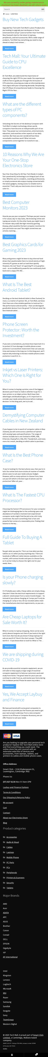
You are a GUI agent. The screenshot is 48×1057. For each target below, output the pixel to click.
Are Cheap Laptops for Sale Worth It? (22, 619)
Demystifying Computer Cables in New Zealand (23, 418)
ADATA (6, 912)
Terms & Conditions (12, 792)
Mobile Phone (12, 857)
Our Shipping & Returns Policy (16, 797)
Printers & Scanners (15, 877)
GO (43, 9)
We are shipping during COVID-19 (23, 657)
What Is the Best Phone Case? (23, 457)
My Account (12, 1054)
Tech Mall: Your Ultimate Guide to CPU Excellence (24, 61)
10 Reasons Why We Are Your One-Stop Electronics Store (23, 159)
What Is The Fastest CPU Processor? (24, 497)
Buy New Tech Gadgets (23, 19)
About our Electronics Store (15, 817)
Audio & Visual (12, 842)
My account (8, 802)
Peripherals (11, 872)
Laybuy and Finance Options (16, 787)
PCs (8, 867)
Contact (6, 812)
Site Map (5, 1048)
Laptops (10, 852)
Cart (5, 807)
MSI (4, 993)
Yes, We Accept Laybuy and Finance (22, 696)
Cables (9, 847)
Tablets (9, 887)
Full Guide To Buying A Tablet (22, 540)
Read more (9, 48)
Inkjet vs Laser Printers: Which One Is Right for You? (23, 375)
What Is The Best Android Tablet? (17, 287)
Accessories (11, 837)
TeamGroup (8, 1019)
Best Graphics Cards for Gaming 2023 (23, 247)
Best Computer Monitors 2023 (16, 205)
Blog (5, 822)
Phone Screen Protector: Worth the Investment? (21, 329)
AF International (10, 957)
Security (10, 882)
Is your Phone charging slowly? (23, 579)
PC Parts (10, 862)
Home (7, 14)
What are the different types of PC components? (22, 109)
